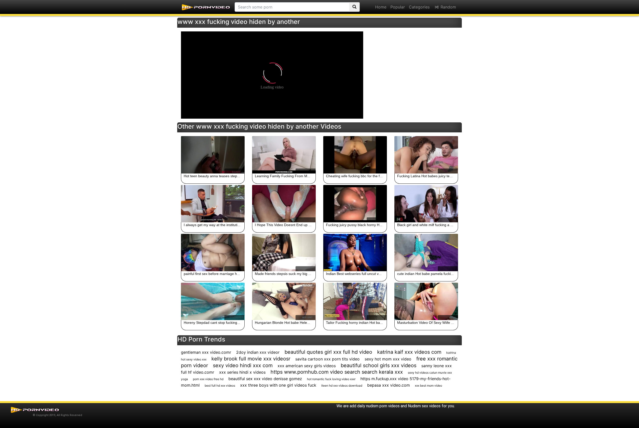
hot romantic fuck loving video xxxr (331, 379)
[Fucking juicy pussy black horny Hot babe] (355, 203)
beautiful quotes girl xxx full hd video (328, 352)
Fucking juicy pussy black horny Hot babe (358, 225)
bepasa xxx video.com (388, 385)
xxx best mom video (428, 385)
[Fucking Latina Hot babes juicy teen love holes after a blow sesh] (426, 154)
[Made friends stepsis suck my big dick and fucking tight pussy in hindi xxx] (284, 252)
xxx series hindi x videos (242, 372)
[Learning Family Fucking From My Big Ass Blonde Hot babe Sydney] (284, 154)
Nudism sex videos (424, 406)
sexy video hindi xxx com (243, 365)
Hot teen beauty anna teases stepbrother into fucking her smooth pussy (240, 176)
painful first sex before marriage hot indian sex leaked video (231, 274)
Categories (419, 6)
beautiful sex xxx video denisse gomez (265, 378)
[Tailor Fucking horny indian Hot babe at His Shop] (355, 301)
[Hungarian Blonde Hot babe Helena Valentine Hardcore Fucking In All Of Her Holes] (284, 301)
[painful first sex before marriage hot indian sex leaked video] (213, 252)
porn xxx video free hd (208, 379)
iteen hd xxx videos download (341, 385)
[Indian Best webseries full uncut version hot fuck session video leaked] (355, 252)
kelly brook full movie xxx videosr (250, 359)
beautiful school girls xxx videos (378, 365)
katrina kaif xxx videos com (409, 352)
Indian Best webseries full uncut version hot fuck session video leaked (381, 274)
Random (447, 6)
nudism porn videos (383, 406)
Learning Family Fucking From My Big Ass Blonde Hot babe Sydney (308, 176)
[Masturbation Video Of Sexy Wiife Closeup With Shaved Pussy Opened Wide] (426, 301)
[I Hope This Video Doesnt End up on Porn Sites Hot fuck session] (284, 203)
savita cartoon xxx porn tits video (327, 358)
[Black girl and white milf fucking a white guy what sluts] (426, 203)
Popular (397, 6)
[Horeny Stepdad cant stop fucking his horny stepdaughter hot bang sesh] (213, 301)
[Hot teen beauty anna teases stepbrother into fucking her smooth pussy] (213, 154)
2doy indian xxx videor (258, 352)
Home (380, 6)
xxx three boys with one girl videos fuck (278, 385)
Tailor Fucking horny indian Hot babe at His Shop (364, 323)
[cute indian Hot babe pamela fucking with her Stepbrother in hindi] (426, 252)
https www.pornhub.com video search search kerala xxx (337, 372)
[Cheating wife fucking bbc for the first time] (355, 154)
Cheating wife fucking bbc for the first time (359, 176)
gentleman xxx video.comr (206, 352)
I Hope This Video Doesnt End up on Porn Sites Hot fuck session (306, 225)
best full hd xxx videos (220, 385)
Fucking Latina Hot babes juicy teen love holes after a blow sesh (447, 176)
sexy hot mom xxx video (388, 358)
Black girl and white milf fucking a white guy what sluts (439, 225)
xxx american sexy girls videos (307, 365)
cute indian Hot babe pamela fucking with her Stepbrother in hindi (448, 274)
